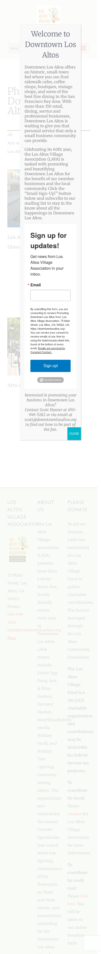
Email (35, 285)
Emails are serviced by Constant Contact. (47, 350)
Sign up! (50, 366)
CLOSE (74, 433)
